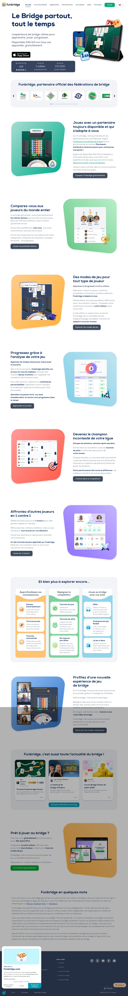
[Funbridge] (11, 4)
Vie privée (24, 992)
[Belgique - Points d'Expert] (64, 96)
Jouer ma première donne (25, 246)
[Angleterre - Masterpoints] (50, 96)
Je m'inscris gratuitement (24, 868)
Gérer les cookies (40, 992)
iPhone (30, 904)
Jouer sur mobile (64, 975)
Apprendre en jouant (22, 406)
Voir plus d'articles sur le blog (64, 805)
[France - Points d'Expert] (23, 96)
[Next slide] (114, 96)
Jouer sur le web (64, 971)
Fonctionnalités (40, 5)
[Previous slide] (14, 96)
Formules (98, 5)
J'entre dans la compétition (87, 479)
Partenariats (67, 5)
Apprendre (54, 5)
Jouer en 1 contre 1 (21, 553)
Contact (61, 967)
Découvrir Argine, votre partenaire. (89, 163)
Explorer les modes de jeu (86, 327)
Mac (44, 904)
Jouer (109, 5)
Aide (89, 5)
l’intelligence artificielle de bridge (88, 142)
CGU (13, 992)
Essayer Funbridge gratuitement (90, 175)
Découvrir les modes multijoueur (89, 730)
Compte (61, 963)
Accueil (28, 5)
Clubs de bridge (64, 980)
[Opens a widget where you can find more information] (119, 985)
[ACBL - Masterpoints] (78, 96)
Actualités (80, 5)
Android (37, 904)
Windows (53, 904)
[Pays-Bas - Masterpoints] (36, 96)
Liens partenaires (41, 970)
